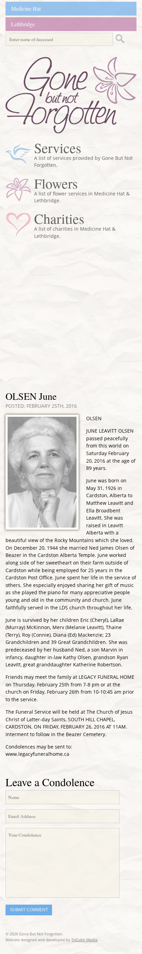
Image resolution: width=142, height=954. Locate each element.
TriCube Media (84, 939)
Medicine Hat (26, 8)
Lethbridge (23, 24)
